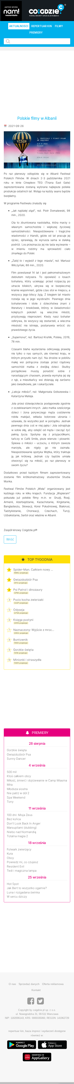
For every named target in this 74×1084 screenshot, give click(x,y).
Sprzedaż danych (29, 983)
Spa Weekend (16, 797)
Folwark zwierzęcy (19, 849)
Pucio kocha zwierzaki (28, 599)
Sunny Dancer (16, 758)
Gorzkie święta (23, 649)
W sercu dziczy (17, 896)
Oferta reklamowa (53, 983)
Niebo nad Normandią (21, 832)
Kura (10, 853)
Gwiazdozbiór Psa (25, 579)
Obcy (10, 858)
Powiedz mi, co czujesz (22, 862)
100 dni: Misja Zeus (19, 815)
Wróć (10, 539)
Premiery (36, 32)
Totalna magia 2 (17, 836)
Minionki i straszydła (27, 660)
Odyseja (18, 610)
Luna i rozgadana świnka (23, 892)
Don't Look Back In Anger (23, 823)
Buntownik (20, 639)
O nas (12, 983)
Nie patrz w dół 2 (18, 793)
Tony (10, 801)
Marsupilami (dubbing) (22, 827)
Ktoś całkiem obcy (19, 776)
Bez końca (14, 819)
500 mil (12, 772)
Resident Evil (15, 866)
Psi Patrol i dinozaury (27, 589)
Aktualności (18, 26)
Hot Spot (13, 884)
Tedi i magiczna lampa (21, 870)
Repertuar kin (41, 26)
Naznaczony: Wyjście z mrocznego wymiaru (33, 630)
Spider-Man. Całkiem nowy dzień (33, 569)
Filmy (59, 26)
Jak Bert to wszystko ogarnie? (27, 888)
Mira (10, 784)
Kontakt (36, 990)
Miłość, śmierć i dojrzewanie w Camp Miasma (37, 780)
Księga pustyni (23, 620)
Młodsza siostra (17, 789)
